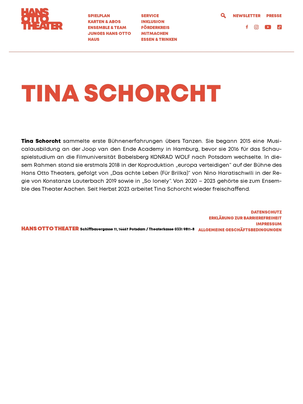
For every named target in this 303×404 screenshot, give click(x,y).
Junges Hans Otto (109, 34)
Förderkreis (155, 28)
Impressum (269, 224)
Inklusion (153, 22)
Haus (93, 40)
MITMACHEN (154, 34)
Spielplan (99, 16)
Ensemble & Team (107, 28)
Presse (274, 16)
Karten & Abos (104, 22)
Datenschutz (266, 212)
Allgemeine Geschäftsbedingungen (240, 230)
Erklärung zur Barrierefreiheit (245, 218)
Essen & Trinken (159, 40)
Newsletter (246, 16)
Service (150, 16)
